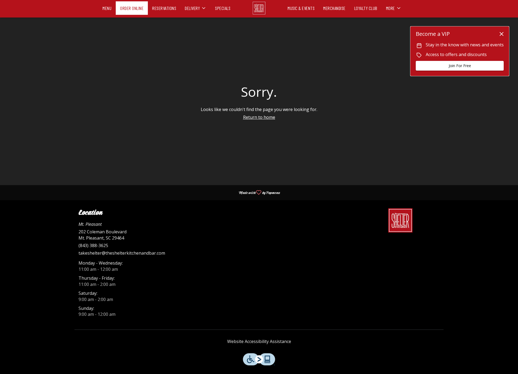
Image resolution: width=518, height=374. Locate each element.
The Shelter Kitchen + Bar (401, 220)
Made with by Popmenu (142, 192)
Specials (222, 8)
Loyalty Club (365, 8)
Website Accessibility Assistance (259, 341)
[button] (195, 6)
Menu (107, 8)
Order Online (132, 8)
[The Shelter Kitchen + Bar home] (259, 8)
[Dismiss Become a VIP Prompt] (501, 34)
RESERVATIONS (164, 8)
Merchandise (334, 8)
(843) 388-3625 (93, 245)
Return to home (259, 117)
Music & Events (301, 8)
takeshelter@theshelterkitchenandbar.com (122, 253)
